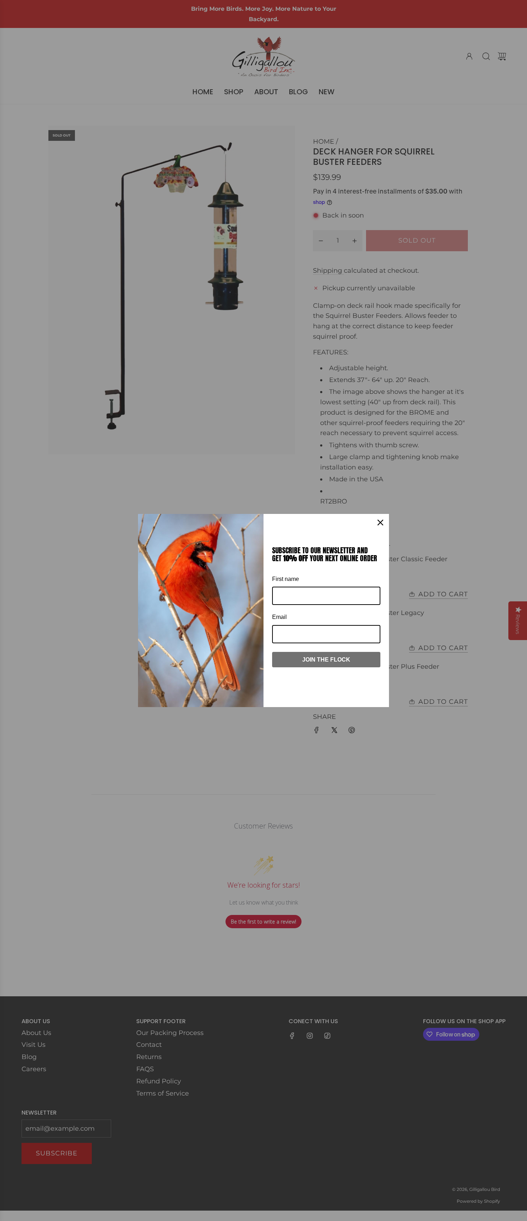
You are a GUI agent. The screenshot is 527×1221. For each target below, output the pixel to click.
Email (279, 617)
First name (285, 579)
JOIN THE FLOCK (326, 660)
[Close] (380, 522)
